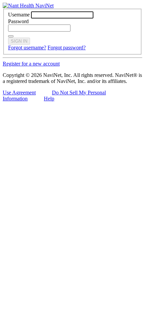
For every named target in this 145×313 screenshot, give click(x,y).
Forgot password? (67, 47)
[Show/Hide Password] (10, 36)
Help (49, 98)
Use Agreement (19, 92)
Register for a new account (31, 63)
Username (19, 14)
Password (18, 21)
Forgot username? (27, 47)
